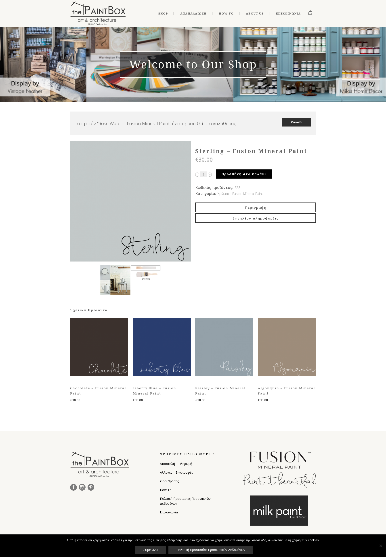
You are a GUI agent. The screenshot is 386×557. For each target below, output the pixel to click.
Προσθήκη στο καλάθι (244, 174)
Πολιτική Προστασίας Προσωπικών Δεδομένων (185, 501)
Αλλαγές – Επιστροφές (176, 472)
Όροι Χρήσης (169, 481)
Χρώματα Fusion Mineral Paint (240, 193)
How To (166, 490)
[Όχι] (380, 546)
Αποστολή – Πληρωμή (176, 464)
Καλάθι (297, 122)
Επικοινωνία (169, 512)
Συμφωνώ (150, 550)
